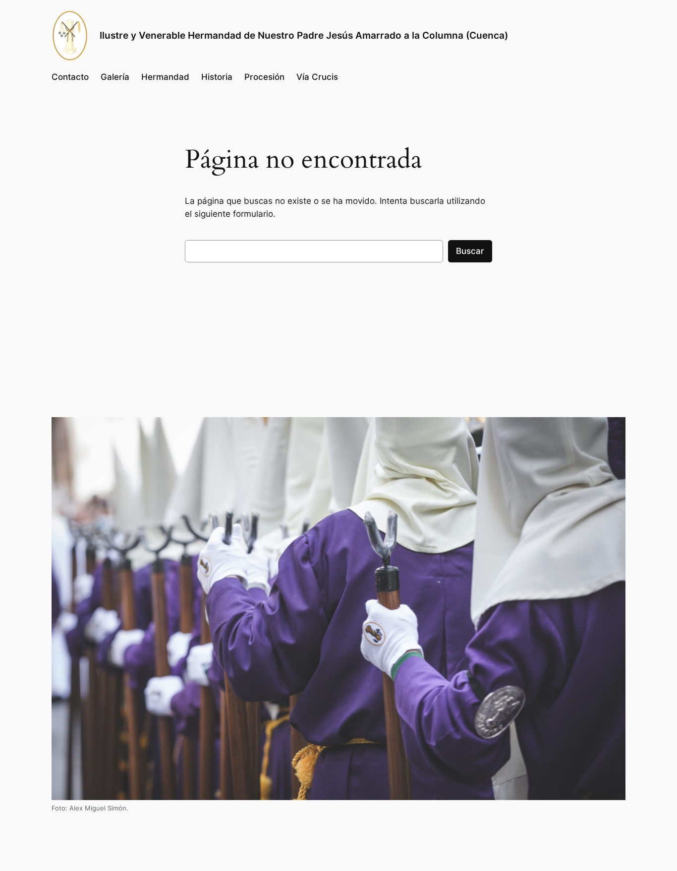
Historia (216, 77)
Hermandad (165, 77)
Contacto (70, 77)
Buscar (470, 251)
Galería (115, 77)
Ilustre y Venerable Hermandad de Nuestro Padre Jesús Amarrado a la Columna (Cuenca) (304, 35)
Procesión (264, 77)
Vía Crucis (317, 77)
